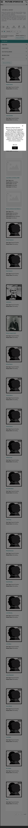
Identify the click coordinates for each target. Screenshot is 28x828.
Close (14, 147)
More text (15, 144)
